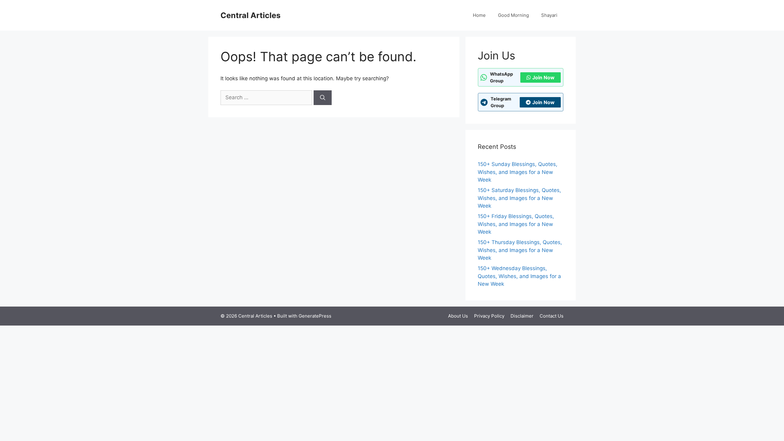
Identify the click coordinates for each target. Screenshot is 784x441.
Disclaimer (522, 316)
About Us (458, 316)
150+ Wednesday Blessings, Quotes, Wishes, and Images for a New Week (519, 276)
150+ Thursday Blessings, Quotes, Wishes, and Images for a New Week (520, 250)
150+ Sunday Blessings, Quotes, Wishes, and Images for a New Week (517, 172)
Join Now (543, 77)
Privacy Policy (489, 316)
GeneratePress (315, 316)
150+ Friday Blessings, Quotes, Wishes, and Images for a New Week (516, 224)
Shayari (549, 15)
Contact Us (552, 316)
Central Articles (251, 15)
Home (479, 15)
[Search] (323, 97)
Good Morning (513, 15)
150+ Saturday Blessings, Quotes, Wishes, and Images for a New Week (519, 198)
